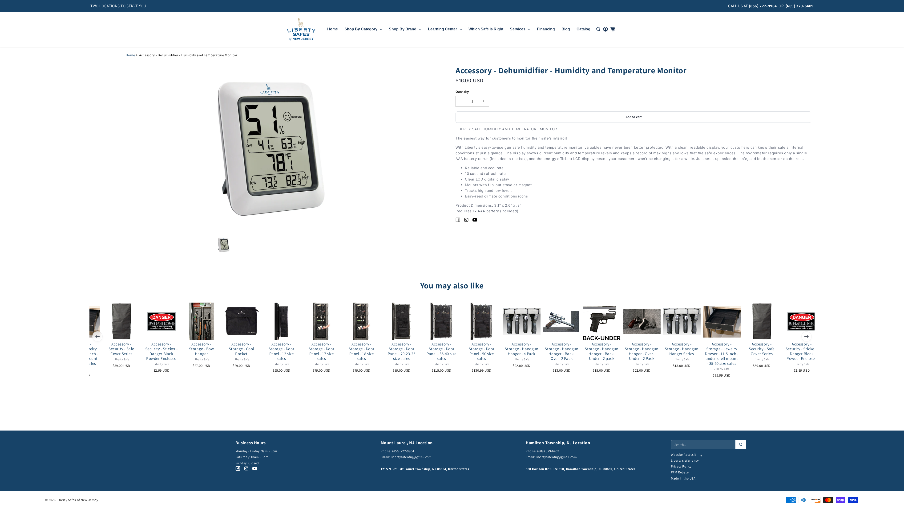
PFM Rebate (680, 472)
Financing (546, 29)
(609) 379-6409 (800, 5)
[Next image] (346, 148)
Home (332, 29)
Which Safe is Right (485, 29)
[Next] (806, 336)
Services (517, 29)
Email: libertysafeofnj (406, 457)
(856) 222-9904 (763, 5)
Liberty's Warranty (685, 460)
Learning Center (442, 29)
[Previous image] (195, 148)
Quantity (462, 92)
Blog (565, 29)
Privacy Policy (681, 466)
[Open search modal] (598, 29)
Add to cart (634, 117)
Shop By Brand (402, 29)
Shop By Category (360, 29)
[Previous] (97, 336)
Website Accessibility (686, 454)
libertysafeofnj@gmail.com (556, 457)
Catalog (583, 29)
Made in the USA (683, 478)
